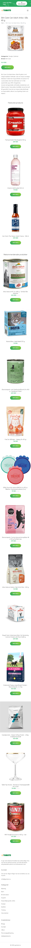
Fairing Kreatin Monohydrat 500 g (15, 140)
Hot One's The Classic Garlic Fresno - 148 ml (15, 236)
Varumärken (4, 913)
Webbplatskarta (5, 936)
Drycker (3, 898)
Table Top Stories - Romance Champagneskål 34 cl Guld (15, 785)
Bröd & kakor (5, 894)
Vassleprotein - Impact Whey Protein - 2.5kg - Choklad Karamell (15, 736)
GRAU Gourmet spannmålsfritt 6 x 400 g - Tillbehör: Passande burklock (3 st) (15, 488)
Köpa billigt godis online (8, 901)
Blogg (3, 924)
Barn (2, 891)
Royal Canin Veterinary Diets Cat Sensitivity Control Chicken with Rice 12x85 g (15, 636)
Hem (2, 23)
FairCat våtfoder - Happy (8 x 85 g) (15, 439)
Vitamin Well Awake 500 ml (15, 188)
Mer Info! (7, 67)
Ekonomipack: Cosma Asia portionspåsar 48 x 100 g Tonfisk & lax (15, 538)
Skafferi (3, 907)
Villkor (3, 930)
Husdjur (11, 56)
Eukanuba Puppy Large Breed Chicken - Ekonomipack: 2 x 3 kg (15, 686)
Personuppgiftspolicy (7, 933)
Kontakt (3, 927)
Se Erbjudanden (21, 3)
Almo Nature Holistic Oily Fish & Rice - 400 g (15, 587)
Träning (3, 910)
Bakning (3, 888)
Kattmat (16, 56)
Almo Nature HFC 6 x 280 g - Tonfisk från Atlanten (15, 292)
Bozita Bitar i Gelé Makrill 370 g (15, 341)
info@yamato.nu (6, 879)
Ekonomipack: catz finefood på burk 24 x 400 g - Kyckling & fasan (15, 390)
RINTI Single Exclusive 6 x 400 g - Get (15, 834)
